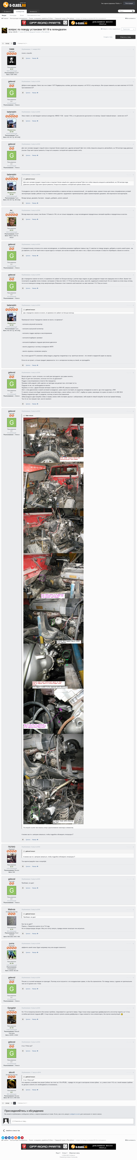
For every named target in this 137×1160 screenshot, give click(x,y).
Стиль (64, 1153)
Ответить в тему (125, 37)
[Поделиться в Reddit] (15, 1137)
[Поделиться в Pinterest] (22, 1137)
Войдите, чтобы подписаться (111, 29)
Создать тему (108, 37)
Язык (57, 1153)
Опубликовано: (31, 49)
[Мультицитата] (23, 58)
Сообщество (20, 11)
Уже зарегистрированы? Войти (111, 3)
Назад (7, 43)
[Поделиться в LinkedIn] (19, 1137)
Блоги (22, 15)
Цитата (28, 58)
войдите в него (75, 1114)
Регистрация (129, 3)
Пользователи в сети (33, 15)
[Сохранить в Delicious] (12, 1137)
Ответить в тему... (20, 1121)
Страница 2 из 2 (22, 43)
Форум (4, 15)
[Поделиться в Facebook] (6, 1137)
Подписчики (126, 29)
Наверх (34, 58)
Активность (33, 11)
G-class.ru (7, 11)
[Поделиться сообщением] (133, 49)
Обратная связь (74, 1153)
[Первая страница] (3, 43)
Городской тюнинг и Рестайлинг (39, 32)
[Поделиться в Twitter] (3, 1137)
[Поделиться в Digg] (9, 1137)
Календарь (13, 15)
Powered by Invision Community (68, 1157)
